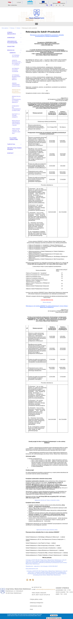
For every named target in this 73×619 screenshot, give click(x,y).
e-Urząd (19, 2)
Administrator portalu (36, 606)
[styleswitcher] (51, 5)
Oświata (18, 28)
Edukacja (12, 28)
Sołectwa (11, 46)
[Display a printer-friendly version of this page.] (27, 580)
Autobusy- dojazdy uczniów (15, 70)
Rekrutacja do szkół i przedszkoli (16, 91)
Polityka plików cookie (36, 599)
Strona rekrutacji (47, 302)
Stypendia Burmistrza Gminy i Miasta (16, 77)
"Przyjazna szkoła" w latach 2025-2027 (16, 131)
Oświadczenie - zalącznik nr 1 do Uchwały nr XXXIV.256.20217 (42, 566)
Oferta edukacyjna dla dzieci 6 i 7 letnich (16, 63)
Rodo (31, 609)
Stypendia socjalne (15, 56)
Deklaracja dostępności (36, 602)
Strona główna (5, 28)
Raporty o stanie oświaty (16, 115)
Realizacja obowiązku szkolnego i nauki (16, 123)
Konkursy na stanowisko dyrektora (16, 108)
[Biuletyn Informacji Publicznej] (9, 2)
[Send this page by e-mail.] (30, 580)
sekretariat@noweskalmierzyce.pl (45, 589)
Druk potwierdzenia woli (32, 568)
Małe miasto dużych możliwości (32, 19)
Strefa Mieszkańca (11, 33)
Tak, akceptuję (54, 615)
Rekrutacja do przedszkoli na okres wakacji (16, 99)
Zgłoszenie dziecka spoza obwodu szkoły (46, 529)
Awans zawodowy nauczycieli (16, 84)
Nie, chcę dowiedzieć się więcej (54, 618)
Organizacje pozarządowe (12, 42)
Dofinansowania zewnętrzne (59, 3)
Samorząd (11, 37)
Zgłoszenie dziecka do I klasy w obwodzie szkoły (46, 500)
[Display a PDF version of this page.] (33, 580)
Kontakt (10, 153)
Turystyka (11, 144)
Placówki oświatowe (14, 138)
